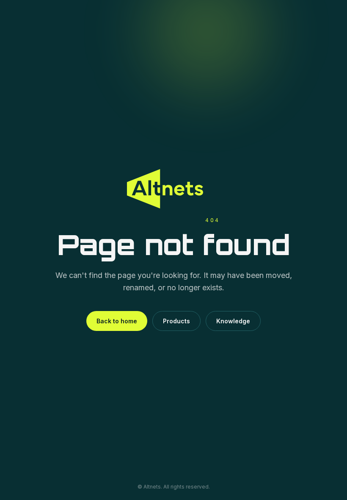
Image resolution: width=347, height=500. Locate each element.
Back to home (116, 321)
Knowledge (233, 321)
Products (176, 321)
